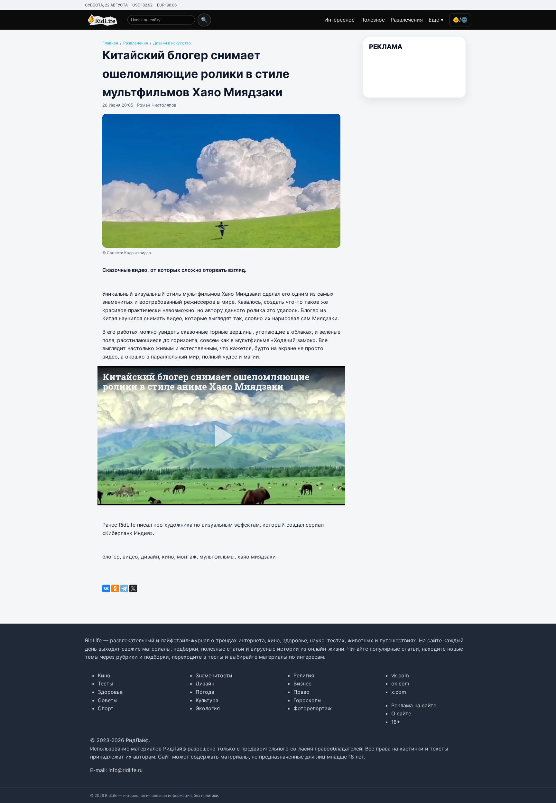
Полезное (372, 19)
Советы (107, 700)
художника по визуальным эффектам (212, 524)
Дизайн (205, 683)
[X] (133, 588)
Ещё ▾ (436, 19)
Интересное (339, 19)
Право (301, 692)
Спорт (106, 708)
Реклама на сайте (413, 705)
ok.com (400, 683)
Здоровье (110, 692)
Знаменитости (214, 675)
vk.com (400, 675)
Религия (303, 675)
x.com (398, 692)
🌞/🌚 (460, 19)
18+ (395, 722)
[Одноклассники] (115, 588)
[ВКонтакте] (106, 588)
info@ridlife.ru (125, 770)
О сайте (401, 713)
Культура (207, 700)
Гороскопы (307, 700)
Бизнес (302, 683)
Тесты (105, 683)
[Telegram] (124, 588)
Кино (104, 675)
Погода (205, 692)
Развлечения (407, 19)
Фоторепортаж (312, 708)
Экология (208, 708)
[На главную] (101, 20)
